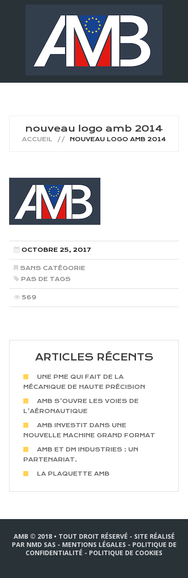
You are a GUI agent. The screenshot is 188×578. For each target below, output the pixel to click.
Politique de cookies (125, 552)
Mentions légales (94, 544)
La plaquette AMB (73, 473)
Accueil (37, 139)
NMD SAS (41, 544)
